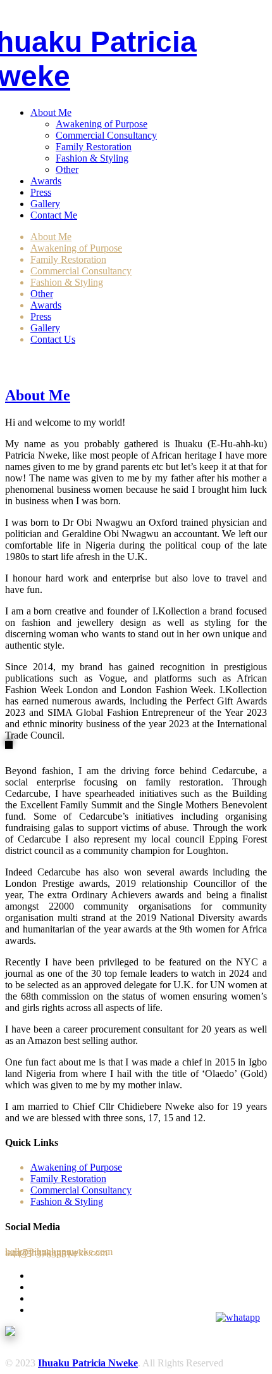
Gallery (45, 203)
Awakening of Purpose (101, 123)
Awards (45, 180)
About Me (50, 112)
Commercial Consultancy (106, 135)
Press (40, 192)
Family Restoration (94, 146)
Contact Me (53, 215)
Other (67, 169)
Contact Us (52, 339)
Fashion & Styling (92, 158)
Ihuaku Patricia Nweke (88, 1363)
